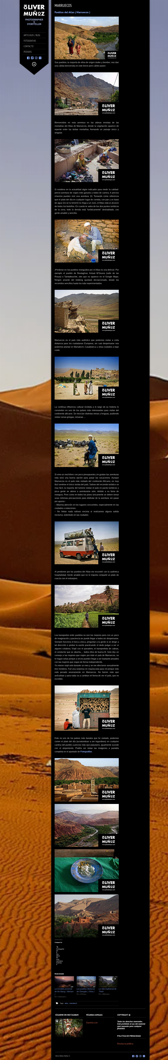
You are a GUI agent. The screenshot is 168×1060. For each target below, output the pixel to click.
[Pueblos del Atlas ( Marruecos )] (87, 38)
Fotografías (86, 751)
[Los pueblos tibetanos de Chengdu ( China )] (86, 981)
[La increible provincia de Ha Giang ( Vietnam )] (64, 981)
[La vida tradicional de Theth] (108, 981)
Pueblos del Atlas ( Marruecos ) (72, 12)
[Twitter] (32, 57)
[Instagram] (36, 57)
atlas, (67, 1003)
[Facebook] (28, 57)
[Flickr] (40, 57)
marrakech (73, 1003)
